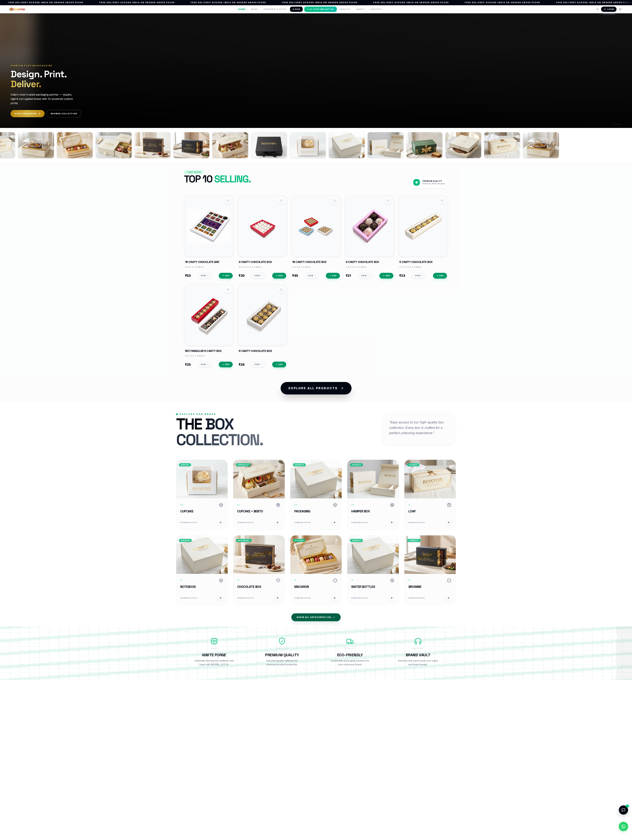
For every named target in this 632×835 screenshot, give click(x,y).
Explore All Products (313, 388)
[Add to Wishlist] (228, 201)
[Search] (597, 9)
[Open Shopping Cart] (620, 9)
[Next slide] (624, 70)
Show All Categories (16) (314, 617)
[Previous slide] (7, 70)
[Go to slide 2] (615, 124)
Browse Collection (64, 113)
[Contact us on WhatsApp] (623, 826)
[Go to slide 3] (617, 124)
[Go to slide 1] (613, 124)
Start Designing (25, 113)
